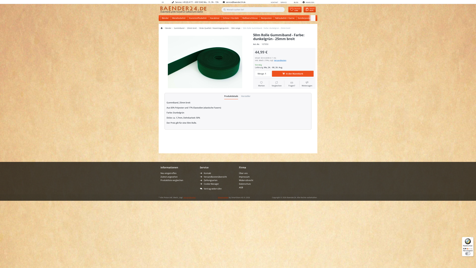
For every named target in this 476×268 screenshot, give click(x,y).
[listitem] (205, 62)
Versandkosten (280, 60)
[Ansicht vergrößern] (205, 62)
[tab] (231, 96)
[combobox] (253, 9)
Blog (296, 2)
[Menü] (472, 238)
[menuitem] (166, 18)
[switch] (467, 253)
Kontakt (274, 2)
